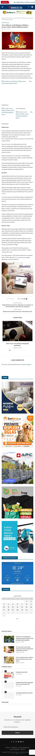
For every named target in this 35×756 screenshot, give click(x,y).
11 (8, 607)
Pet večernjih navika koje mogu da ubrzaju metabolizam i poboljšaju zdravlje (24, 648)
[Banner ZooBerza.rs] (17, 11)
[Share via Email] (26, 299)
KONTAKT (23, 749)
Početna (4, 18)
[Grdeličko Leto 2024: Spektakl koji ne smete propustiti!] (9, 685)
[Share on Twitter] (23, 299)
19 (12, 610)
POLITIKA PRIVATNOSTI (24, 747)
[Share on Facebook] (21, 299)
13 (17, 607)
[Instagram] (16, 742)
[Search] (28, 7)
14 (22, 607)
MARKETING (14, 747)
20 (17, 610)
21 (22, 610)
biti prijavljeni (27, 364)
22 (26, 610)
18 (8, 610)
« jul (17, 618)
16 (31, 607)
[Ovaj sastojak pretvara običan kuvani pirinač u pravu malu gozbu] (9, 660)
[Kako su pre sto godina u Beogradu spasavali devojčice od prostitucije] (17, 331)
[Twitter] (13, 742)
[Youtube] (18, 742)
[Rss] (23, 742)
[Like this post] (19, 299)
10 (4, 607)
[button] (10, 2)
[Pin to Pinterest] (24, 299)
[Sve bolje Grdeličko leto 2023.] (9, 695)
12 (12, 607)
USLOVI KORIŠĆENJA (15, 749)
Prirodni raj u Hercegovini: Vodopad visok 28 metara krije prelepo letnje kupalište (24, 638)
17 (4, 610)
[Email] (21, 742)
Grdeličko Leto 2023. (22, 672)
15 (26, 607)
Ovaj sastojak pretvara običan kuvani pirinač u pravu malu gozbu (24, 659)
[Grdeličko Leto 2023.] (9, 674)
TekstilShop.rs (21, 753)
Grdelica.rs (13, 753)
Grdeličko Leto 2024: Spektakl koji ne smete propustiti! (24, 683)
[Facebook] (11, 742)
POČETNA (7, 747)
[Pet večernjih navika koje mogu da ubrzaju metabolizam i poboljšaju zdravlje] (9, 649)
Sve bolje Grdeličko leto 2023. (24, 693)
